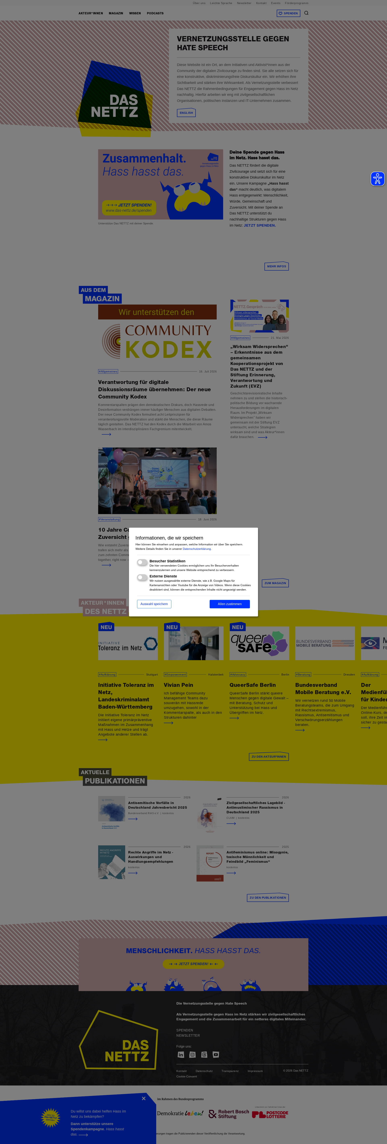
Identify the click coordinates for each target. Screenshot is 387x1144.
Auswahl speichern (154, 604)
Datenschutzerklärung (197, 548)
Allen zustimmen (230, 604)
